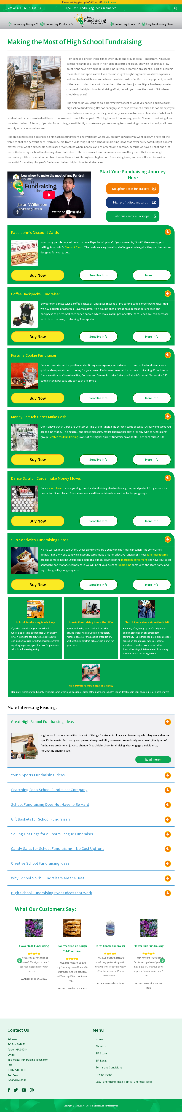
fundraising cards (157, 554)
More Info (151, 275)
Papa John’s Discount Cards (35, 232)
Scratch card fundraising (63, 437)
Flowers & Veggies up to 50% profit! (89, 2)
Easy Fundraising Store (159, 24)
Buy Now (37, 275)
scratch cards (56, 488)
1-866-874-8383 (30, 8)
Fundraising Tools (124, 24)
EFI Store (101, 1053)
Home (90, 20)
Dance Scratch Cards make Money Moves (46, 478)
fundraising (124, 565)
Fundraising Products (57, 24)
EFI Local (101, 1060)
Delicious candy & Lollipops (131, 216)
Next (162, 961)
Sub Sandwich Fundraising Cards (39, 539)
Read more (153, 759)
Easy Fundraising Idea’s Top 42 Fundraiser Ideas (124, 1081)
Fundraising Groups (23, 24)
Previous (19, 961)
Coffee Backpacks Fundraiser (35, 293)
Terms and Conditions (109, 1067)
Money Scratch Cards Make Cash (38, 416)
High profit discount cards (130, 202)
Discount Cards (73, 247)
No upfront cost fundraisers (130, 189)
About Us (101, 1046)
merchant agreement (134, 559)
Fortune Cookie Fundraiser (33, 355)
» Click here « (109, 2)
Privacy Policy (104, 1074)
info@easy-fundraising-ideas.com (27, 1059)
